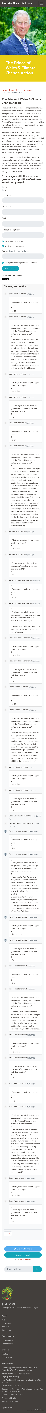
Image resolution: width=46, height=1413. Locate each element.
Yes (6, 187)
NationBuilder (39, 1410)
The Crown (6, 1354)
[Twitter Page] (6, 1304)
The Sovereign (7, 1343)
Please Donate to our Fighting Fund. (16, 1373)
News (11, 90)
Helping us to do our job (11, 1376)
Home (4, 90)
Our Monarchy (7, 1340)
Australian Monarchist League (17, 3)
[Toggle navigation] (41, 3)
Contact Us (6, 1330)
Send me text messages (14, 246)
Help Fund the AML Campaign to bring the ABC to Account (21, 1381)
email (11, 1407)
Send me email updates (14, 241)
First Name (6, 195)
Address (15, 251)
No (6, 190)
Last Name (6, 206)
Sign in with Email (23, 1255)
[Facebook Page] (2, 1304)
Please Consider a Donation (12, 1395)
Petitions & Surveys (24, 90)
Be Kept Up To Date (10, 1401)
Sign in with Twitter (24, 1249)
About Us (5, 1326)
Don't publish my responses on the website (21, 262)
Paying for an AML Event (11, 1385)
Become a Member (9, 1398)
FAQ (3, 1320)
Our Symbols (7, 1357)
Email (4, 218)
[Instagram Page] (10, 1304)
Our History (6, 1323)
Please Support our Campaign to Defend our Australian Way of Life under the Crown (19, 1369)
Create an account (24, 1259)
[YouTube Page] (13, 1304)
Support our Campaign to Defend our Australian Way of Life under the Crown (22, 1390)
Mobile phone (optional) (11, 230)
